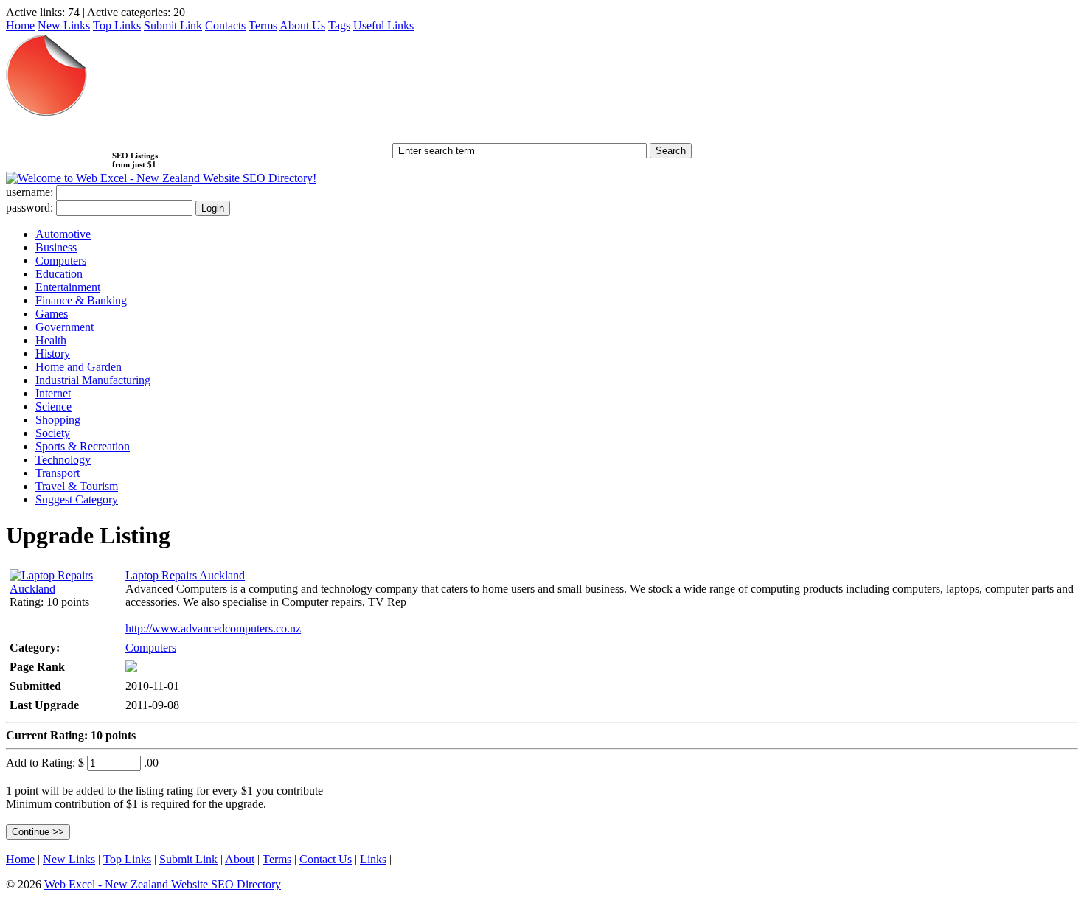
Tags (339, 25)
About (239, 859)
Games (51, 313)
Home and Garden (78, 366)
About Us (302, 25)
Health (50, 340)
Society (52, 433)
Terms (263, 25)
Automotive (63, 234)
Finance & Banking (81, 300)
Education (59, 274)
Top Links (117, 25)
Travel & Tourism (76, 486)
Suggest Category (76, 499)
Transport (57, 473)
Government (64, 327)
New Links (64, 25)
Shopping (57, 420)
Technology (63, 459)
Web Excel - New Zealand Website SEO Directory (162, 884)
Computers (60, 260)
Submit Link (173, 25)
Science (53, 406)
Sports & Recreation (82, 446)
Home (20, 25)
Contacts (225, 25)
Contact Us (325, 859)
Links (373, 859)
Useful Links (383, 25)
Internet (53, 393)
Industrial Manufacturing (92, 380)
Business (56, 247)
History (52, 353)
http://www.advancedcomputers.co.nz (213, 628)
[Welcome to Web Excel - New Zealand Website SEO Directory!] (161, 178)
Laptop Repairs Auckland (185, 575)
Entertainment (67, 287)
